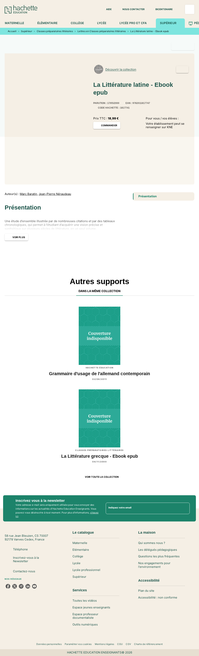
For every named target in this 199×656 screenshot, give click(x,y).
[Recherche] (189, 9)
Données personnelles (49, 644)
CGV (128, 644)
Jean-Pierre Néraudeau (55, 194)
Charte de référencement (148, 644)
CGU (120, 644)
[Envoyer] (185, 508)
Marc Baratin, (29, 194)
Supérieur (26, 31)
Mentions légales (104, 644)
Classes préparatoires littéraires (55, 31)
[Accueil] (21, 9)
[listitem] (8, 586)
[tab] (16, 23)
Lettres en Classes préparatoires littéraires (102, 31)
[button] (106, 9)
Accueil (12, 31)
